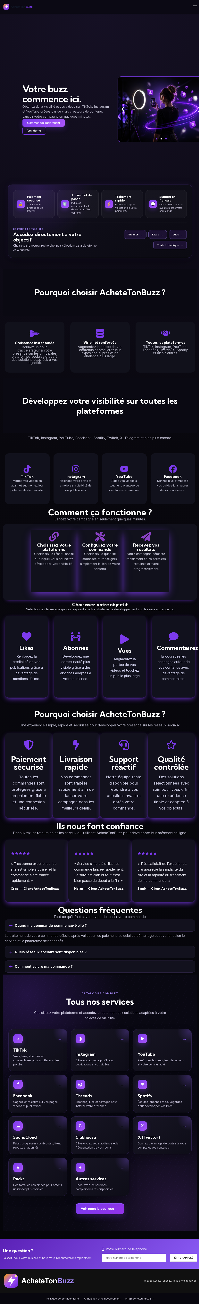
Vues (177, 234)
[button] (123, 109)
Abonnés (135, 234)
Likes (157, 234)
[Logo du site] (20, 6)
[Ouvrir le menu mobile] (195, 7)
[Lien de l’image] (44, 1287)
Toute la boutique (170, 245)
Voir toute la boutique (98, 1215)
